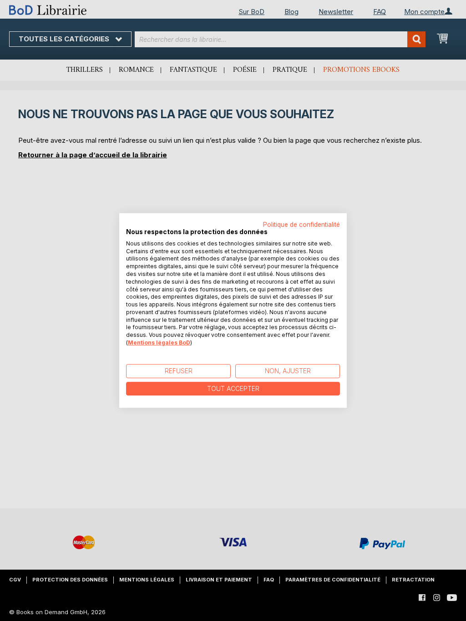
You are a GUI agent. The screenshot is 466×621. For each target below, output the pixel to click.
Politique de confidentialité (301, 224)
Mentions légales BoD (159, 342)
